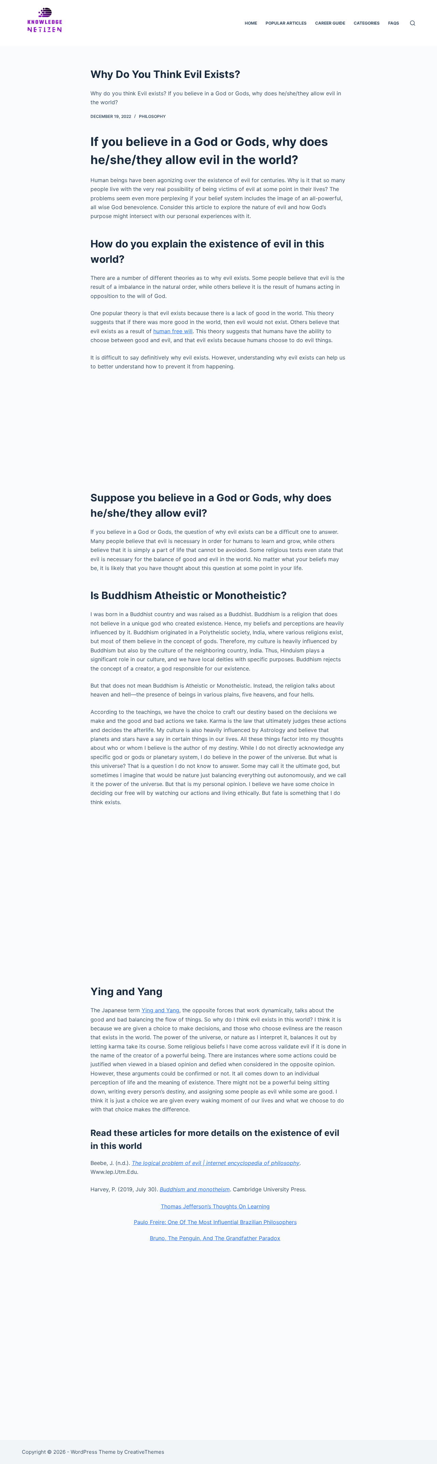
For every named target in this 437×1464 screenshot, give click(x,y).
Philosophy (152, 116)
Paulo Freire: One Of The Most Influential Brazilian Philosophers (215, 1222)
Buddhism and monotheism (195, 1189)
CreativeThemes (144, 1452)
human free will (173, 331)
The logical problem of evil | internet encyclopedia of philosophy (215, 1163)
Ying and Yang (160, 1010)
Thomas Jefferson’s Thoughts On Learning (215, 1206)
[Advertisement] (218, 427)
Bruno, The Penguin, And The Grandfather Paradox (215, 1238)
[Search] (412, 23)
